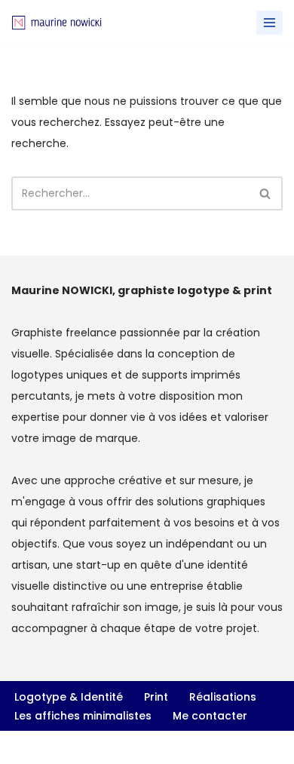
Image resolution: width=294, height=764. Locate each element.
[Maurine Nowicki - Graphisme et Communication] (56, 22)
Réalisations (222, 696)
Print (156, 696)
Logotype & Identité (68, 696)
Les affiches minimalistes (83, 715)
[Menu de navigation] (269, 23)
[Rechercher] (266, 193)
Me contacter (210, 715)
